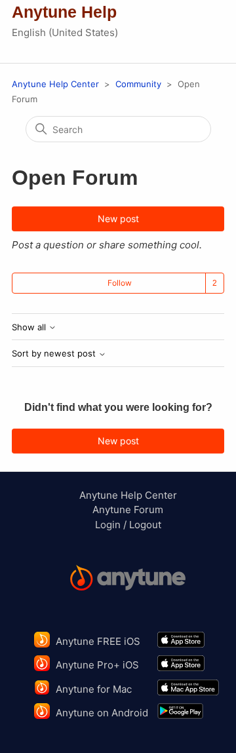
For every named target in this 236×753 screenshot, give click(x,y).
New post (118, 218)
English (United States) (65, 32)
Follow (120, 283)
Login (108, 524)
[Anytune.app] (127, 580)
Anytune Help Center (55, 84)
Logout (145, 524)
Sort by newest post (55, 353)
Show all (30, 327)
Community (138, 84)
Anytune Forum (127, 509)
